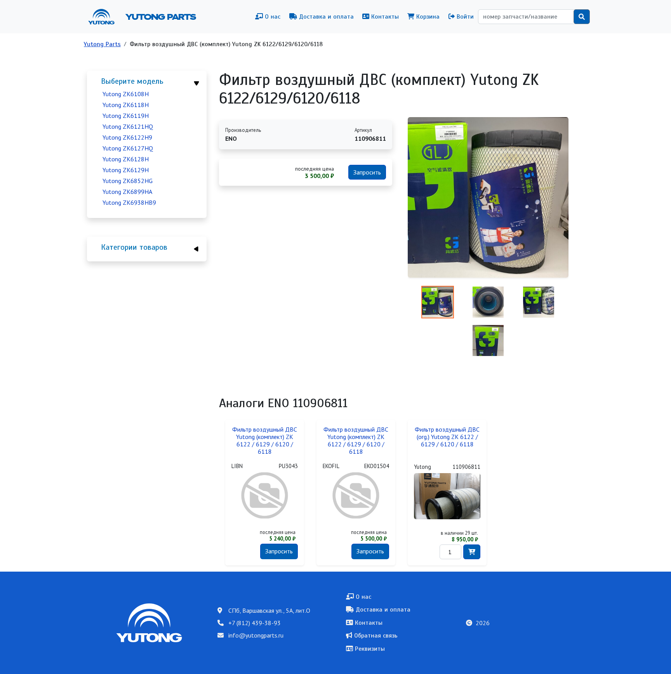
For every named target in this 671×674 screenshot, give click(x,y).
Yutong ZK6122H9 (127, 137)
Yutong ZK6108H (126, 94)
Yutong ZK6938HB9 (129, 202)
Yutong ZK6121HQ (128, 126)
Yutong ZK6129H (126, 170)
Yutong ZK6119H (126, 115)
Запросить (367, 172)
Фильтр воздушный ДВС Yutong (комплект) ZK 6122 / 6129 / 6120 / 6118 (264, 440)
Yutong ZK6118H (126, 105)
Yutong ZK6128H (126, 159)
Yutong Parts (160, 16)
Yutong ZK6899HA (127, 191)
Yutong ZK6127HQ (128, 148)
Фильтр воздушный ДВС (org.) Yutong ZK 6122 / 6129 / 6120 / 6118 (447, 437)
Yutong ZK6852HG (128, 181)
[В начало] (104, 16)
